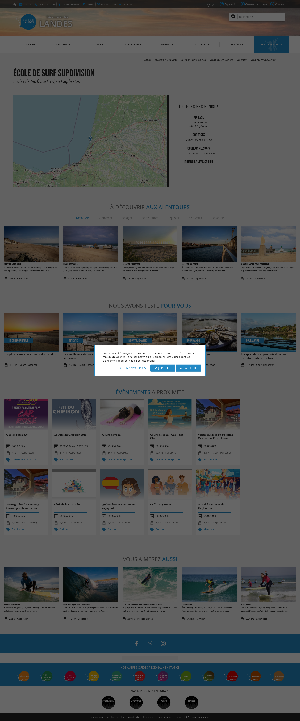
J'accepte (190, 368)
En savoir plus (135, 368)
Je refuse (164, 368)
